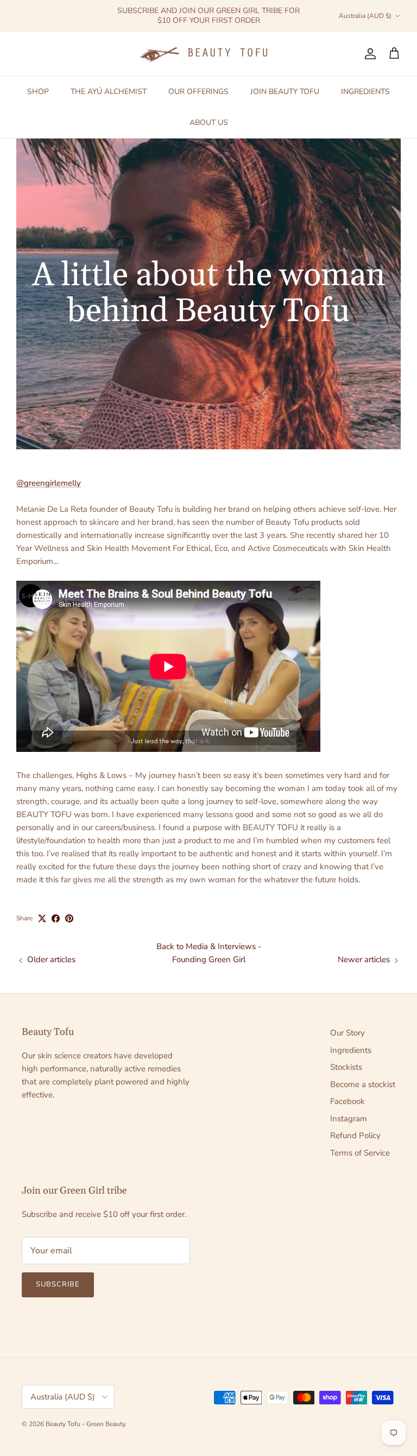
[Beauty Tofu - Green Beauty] (208, 54)
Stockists (346, 1067)
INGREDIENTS (365, 91)
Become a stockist (362, 1084)
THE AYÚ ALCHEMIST (109, 91)
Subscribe (58, 1284)
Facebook (347, 1101)
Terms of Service (360, 1152)
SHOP (38, 91)
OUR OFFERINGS (198, 91)
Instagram (348, 1118)
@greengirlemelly (48, 483)
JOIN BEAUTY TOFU (284, 91)
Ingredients (350, 1050)
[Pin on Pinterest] (69, 918)
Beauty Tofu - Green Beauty (85, 1424)
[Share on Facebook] (56, 918)
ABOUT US (208, 122)
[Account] (368, 53)
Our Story (347, 1032)
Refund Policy (355, 1135)
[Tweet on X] (42, 918)
